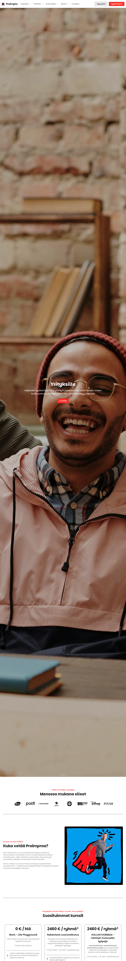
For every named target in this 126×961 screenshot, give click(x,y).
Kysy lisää (101, 4)
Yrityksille (24, 4)
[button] (60, 775)
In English (75, 4)
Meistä (64, 4)
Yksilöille (37, 4)
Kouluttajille (51, 4)
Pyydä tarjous (116, 4)
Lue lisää (63, 401)
